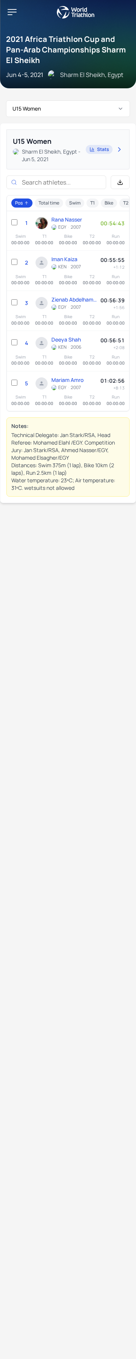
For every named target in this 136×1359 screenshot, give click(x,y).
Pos (19, 203)
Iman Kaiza (64, 259)
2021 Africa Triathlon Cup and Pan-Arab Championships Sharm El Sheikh (66, 49)
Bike (109, 203)
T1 (92, 203)
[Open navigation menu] (12, 12)
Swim (74, 203)
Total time (49, 203)
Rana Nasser (66, 219)
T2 (125, 203)
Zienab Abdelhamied (74, 299)
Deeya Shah (66, 339)
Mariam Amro (67, 379)
